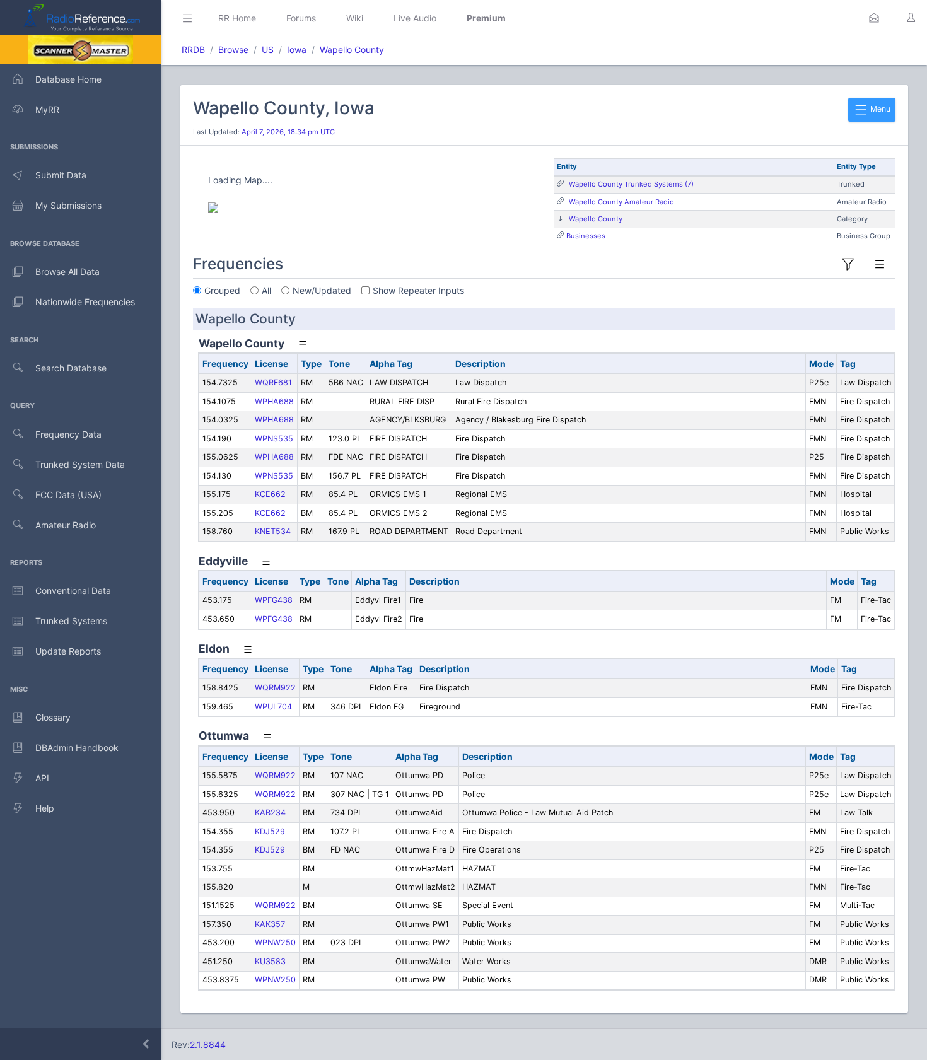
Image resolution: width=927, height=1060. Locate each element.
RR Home (237, 18)
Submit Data (60, 175)
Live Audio (415, 18)
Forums (301, 18)
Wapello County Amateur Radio (621, 201)
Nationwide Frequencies (85, 301)
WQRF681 (273, 382)
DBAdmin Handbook (77, 747)
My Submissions (68, 205)
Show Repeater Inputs (418, 290)
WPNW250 (275, 942)
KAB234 (270, 812)
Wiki (354, 18)
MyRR (47, 109)
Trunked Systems (71, 620)
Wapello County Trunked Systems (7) (631, 184)
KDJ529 (270, 831)
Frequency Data (68, 434)
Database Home (68, 79)
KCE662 (270, 494)
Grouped (222, 290)
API (42, 777)
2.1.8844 (208, 1044)
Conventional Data (73, 590)
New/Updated (322, 290)
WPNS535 (274, 438)
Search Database (71, 368)
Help (44, 808)
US (268, 49)
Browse (233, 49)
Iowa (296, 49)
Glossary (53, 717)
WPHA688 (274, 401)
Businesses (585, 235)
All (266, 290)
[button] (874, 18)
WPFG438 (274, 600)
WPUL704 (273, 706)
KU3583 (270, 961)
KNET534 (273, 531)
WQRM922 (275, 687)
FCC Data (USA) (68, 494)
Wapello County (352, 49)
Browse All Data (67, 271)
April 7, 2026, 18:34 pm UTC (288, 131)
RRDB (193, 49)
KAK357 (270, 924)
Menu (879, 109)
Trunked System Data (80, 464)
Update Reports (68, 651)
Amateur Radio (65, 525)
